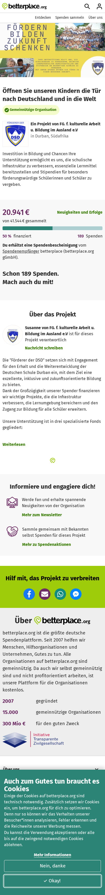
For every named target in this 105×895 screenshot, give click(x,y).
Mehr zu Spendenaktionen (46, 544)
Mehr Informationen (52, 854)
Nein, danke (52, 866)
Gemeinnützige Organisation (33, 110)
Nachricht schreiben (44, 348)
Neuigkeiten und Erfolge (79, 212)
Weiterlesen (14, 444)
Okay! (55, 881)
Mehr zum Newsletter (42, 514)
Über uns (95, 17)
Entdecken (43, 17)
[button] (29, 594)
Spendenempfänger (21, 251)
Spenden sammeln (69, 17)
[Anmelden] (99, 6)
